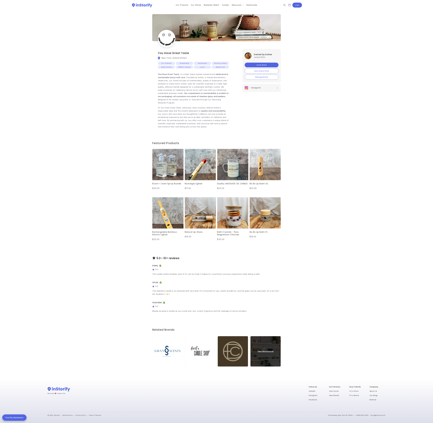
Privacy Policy (81, 415)
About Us (373, 391)
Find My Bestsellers (14, 417)
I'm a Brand (354, 395)
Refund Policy (68, 415)
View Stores (334, 391)
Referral (373, 400)
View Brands (334, 395)
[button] (237, 5)
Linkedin (312, 391)
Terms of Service (95, 415)
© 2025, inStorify (54, 415)
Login (298, 5)
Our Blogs (374, 395)
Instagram (313, 395)
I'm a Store (354, 391)
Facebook (313, 400)
